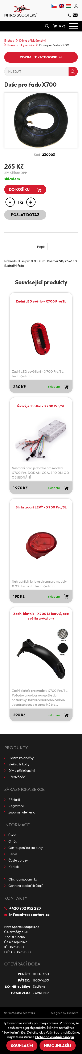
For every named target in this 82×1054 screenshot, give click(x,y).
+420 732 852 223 (25, 908)
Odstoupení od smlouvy (25, 848)
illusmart (72, 1013)
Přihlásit (14, 799)
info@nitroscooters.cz (29, 914)
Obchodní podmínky (22, 879)
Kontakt (14, 866)
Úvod (12, 835)
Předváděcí (16, 777)
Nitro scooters (25, 1013)
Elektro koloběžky (21, 758)
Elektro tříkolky (18, 764)
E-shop (9, 40)
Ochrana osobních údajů (25, 885)
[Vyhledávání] (47, 26)
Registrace (16, 806)
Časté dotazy (18, 860)
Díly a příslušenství (32, 40)
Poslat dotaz (25, 214)
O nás (12, 841)
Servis (12, 854)
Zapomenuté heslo (21, 812)
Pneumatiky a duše (20, 45)
